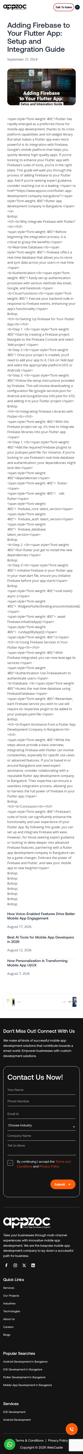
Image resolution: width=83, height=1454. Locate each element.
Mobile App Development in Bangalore (27, 1385)
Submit (59, 1184)
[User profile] (77, 7)
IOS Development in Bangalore (22, 1369)
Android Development (17, 1419)
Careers (8, 1326)
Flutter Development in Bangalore (24, 1377)
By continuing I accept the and (44, 1163)
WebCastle (54, 1447)
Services (8, 1287)
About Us (9, 1319)
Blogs (6, 1334)
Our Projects (11, 1295)
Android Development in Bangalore (25, 1361)
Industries (9, 1303)
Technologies (11, 1311)
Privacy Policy (49, 1166)
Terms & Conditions (29, 1440)
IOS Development (14, 1411)
